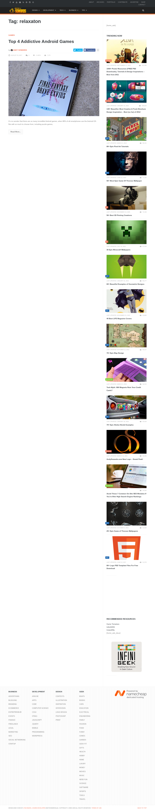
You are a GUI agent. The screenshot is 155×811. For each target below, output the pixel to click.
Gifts (81, 748)
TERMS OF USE (96, 808)
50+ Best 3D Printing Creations (119, 215)
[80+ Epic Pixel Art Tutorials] (127, 129)
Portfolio (111, 2)
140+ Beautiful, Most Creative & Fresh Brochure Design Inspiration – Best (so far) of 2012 (126, 110)
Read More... (16, 132)
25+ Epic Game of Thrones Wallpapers (122, 531)
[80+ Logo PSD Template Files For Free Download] (127, 548)
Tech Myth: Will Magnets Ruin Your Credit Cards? (124, 388)
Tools (82, 795)
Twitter (79, 50)
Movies (82, 771)
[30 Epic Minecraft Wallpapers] (127, 232)
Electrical (84, 712)
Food (81, 728)
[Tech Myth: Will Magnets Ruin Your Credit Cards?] (127, 370)
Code (34, 704)
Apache (35, 696)
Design (35, 10)
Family (82, 720)
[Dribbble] (33, 2)
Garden (82, 740)
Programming (38, 732)
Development (48, 10)
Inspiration (61, 704)
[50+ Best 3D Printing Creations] (127, 198)
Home (81, 760)
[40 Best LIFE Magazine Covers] (127, 301)
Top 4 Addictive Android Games (41, 41)
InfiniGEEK (111, 627)
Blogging (12, 700)
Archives (100, 2)
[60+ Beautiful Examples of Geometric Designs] (127, 267)
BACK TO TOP (142, 808)
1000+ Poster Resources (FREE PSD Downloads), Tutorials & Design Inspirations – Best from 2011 (126, 72)
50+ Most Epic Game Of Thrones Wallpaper (124, 181)
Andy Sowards (20, 50)
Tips (83, 10)
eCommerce (13, 708)
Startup (12, 744)
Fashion (82, 724)
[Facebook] (10, 2)
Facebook (91, 50)
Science (82, 783)
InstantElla (111, 630)
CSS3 (34, 712)
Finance (11, 720)
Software (83, 787)
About (91, 2)
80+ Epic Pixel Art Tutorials (118, 146)
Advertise (134, 2)
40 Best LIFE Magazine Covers (119, 319)
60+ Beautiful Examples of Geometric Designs (125, 284)
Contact (141, 5)
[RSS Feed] (24, 2)
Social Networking (17, 740)
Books (82, 700)
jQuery (35, 724)
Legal (11, 728)
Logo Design (61, 712)
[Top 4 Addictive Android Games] (53, 88)
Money (82, 767)
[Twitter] (13, 2)
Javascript (37, 720)
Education (83, 708)
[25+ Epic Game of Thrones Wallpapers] (127, 513)
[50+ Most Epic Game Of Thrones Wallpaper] (127, 163)
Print (58, 720)
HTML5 (34, 716)
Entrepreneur (14, 712)
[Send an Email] (20, 2)
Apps (34, 700)
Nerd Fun (83, 779)
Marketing (13, 732)
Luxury (82, 764)
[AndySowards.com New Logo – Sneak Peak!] (127, 442)
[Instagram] (30, 2)
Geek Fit (83, 744)
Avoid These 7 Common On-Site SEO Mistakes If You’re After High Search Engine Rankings (126, 495)
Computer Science (40, 708)
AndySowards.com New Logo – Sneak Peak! (125, 459)
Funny (82, 732)
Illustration (61, 700)
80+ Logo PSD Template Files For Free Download (122, 567)
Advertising (13, 696)
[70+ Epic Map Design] (127, 335)
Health (82, 752)
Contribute (122, 2)
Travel (82, 799)
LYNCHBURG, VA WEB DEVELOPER (34, 808)
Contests (60, 696)
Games (11, 35)
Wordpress (37, 736)
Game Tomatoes (113, 624)
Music (81, 775)
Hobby (82, 756)
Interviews (61, 708)
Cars (81, 704)
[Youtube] (17, 2)
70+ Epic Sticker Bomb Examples (120, 425)
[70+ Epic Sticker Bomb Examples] (127, 407)
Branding (12, 704)
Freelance (13, 724)
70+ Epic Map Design (115, 353)
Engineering (84, 716)
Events (11, 716)
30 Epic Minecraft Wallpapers (118, 250)
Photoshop (61, 716)
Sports (82, 791)
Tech (62, 10)
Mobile (35, 728)
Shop (143, 2)
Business (72, 10)
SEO (10, 736)
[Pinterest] (27, 2)
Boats (82, 696)
